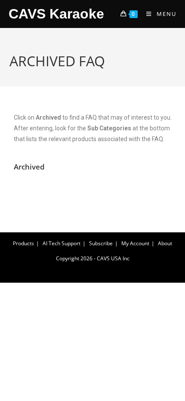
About (165, 243)
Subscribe (101, 243)
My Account (135, 243)
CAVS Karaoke (56, 14)
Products (23, 243)
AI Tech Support (61, 243)
